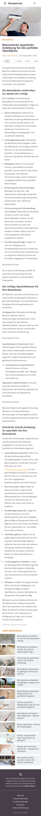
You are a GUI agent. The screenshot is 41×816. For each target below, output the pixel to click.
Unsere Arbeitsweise (20, 798)
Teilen (28, 61)
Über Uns (20, 795)
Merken (19, 61)
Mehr (36, 61)
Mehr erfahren (30, 786)
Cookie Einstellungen (20, 802)
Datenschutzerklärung (20, 808)
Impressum (20, 805)
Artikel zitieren (7, 61)
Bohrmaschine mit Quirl (17, 469)
